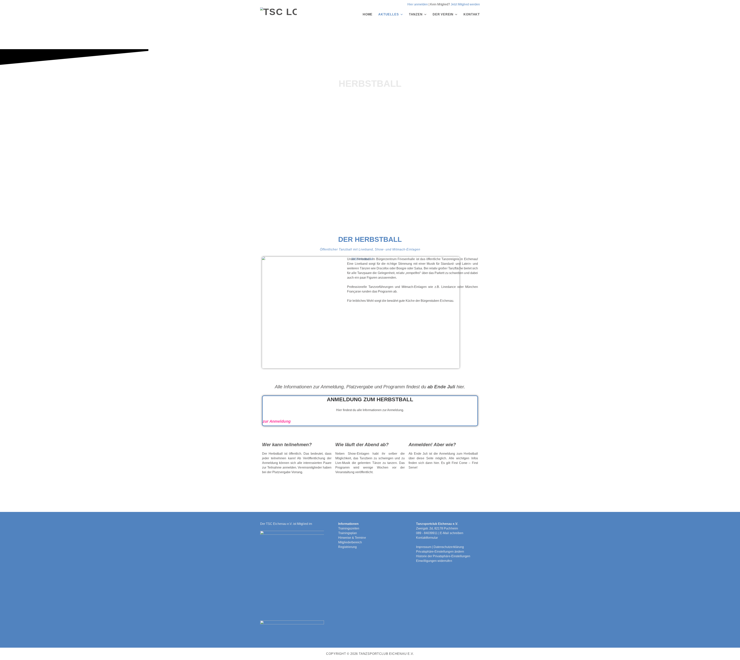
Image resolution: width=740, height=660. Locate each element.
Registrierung (347, 547)
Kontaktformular (427, 537)
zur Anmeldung (277, 421)
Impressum (423, 547)
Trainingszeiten (348, 528)
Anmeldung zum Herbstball (370, 399)
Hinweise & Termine (352, 537)
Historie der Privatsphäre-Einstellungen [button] (443, 556)
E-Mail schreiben (451, 533)
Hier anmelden (417, 4)
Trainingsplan (347, 533)
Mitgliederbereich (350, 542)
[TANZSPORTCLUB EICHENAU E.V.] (278, 14)
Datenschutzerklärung (449, 547)
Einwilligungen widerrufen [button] (434, 560)
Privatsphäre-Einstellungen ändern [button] (440, 551)
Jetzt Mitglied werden (465, 4)
